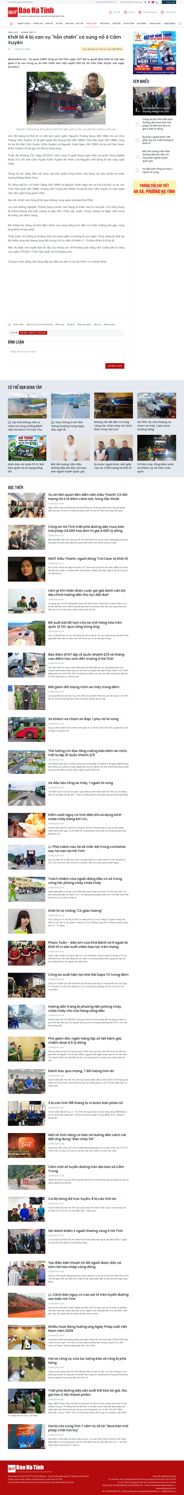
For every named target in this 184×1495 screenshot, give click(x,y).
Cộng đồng (169, 23)
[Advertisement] (66, 287)
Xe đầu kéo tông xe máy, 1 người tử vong (157, 170)
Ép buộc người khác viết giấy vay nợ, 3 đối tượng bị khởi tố (157, 140)
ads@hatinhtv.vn (168, 1491)
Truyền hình (171, 12)
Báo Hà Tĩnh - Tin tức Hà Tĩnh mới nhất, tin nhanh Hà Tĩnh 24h (37, 12)
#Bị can (97, 324)
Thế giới (116, 23)
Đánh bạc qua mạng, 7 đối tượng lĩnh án (81, 1071)
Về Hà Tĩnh (128, 23)
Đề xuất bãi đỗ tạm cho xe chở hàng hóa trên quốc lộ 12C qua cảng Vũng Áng (85, 625)
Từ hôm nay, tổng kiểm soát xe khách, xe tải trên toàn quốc (155, 467)
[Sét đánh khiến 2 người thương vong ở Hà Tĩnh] (154, 101)
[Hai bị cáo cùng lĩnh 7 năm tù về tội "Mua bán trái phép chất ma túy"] (26, 1436)
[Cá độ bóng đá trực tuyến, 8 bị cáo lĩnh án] (26, 1209)
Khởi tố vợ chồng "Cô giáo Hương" (75, 911)
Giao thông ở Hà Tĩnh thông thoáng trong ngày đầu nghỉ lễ (67, 425)
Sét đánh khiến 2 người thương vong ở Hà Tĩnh (155, 110)
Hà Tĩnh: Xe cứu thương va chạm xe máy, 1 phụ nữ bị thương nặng (154, 425)
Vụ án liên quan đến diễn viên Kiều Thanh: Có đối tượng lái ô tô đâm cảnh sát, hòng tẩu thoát (87, 497)
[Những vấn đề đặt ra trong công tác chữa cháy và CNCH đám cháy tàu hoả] (113, 405)
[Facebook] (145, 2)
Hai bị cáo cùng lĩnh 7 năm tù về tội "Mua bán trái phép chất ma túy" (88, 1428)
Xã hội (59, 23)
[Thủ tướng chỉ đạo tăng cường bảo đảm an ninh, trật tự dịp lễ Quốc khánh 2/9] (26, 761)
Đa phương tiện (150, 12)
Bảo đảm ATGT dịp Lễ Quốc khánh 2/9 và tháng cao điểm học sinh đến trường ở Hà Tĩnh (86, 657)
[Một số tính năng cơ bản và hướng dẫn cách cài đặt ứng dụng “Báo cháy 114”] (26, 1145)
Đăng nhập (170, 2)
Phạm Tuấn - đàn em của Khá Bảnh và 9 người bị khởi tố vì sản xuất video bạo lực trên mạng (88, 945)
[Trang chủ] (11, 23)
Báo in (131, 12)
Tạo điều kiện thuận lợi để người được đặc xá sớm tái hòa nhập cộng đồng (84, 1265)
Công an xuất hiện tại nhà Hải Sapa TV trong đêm (88, 975)
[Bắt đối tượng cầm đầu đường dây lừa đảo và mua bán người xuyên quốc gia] (70, 448)
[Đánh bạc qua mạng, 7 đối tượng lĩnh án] (26, 1081)
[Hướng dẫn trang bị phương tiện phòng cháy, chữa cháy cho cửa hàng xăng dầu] (26, 1017)
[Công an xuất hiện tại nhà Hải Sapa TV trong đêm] (26, 985)
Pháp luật (91, 23)
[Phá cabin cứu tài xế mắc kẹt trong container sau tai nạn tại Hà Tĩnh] (26, 857)
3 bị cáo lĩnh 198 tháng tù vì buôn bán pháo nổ (85, 1103)
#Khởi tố (71, 324)
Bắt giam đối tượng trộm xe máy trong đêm (83, 687)
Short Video (23, 23)
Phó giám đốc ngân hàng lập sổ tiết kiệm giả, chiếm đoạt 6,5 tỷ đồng (85, 1041)
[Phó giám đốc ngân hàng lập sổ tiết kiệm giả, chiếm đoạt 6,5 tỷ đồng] (26, 1049)
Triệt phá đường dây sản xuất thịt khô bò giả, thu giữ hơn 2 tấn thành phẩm (87, 1393)
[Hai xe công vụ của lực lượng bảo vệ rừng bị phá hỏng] (26, 1369)
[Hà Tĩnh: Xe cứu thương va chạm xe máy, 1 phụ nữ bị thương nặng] (156, 405)
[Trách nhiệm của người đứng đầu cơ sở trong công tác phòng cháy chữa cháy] (26, 889)
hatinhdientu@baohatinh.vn (162, 1485)
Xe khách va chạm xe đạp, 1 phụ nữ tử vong (83, 719)
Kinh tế (49, 23)
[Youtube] (153, 2)
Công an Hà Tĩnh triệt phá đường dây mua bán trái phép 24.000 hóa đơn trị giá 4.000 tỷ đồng (157, 124)
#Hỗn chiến (18, 324)
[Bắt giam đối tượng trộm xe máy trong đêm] (26, 697)
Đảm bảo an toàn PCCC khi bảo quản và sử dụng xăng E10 (26, 467)
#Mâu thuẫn (109, 324)
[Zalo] (157, 2)
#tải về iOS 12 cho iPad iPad (39, 324)
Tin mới (117, 12)
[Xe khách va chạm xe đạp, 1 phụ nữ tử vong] (26, 729)
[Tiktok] (149, 2)
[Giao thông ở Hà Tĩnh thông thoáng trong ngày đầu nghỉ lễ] (70, 405)
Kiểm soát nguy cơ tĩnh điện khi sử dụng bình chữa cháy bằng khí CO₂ (84, 817)
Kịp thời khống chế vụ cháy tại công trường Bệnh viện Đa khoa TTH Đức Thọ (25, 425)
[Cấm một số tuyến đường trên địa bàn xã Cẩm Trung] (26, 1177)
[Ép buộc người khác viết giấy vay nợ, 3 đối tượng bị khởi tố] (113, 448)
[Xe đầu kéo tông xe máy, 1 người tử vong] (26, 793)
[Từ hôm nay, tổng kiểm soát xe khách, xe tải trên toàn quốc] (156, 448)
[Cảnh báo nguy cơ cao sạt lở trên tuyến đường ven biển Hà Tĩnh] (26, 1305)
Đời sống (141, 23)
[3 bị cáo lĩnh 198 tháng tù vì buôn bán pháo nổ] (26, 1113)
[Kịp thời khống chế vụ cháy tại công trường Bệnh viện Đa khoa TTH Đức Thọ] (27, 405)
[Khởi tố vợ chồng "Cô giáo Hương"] (26, 921)
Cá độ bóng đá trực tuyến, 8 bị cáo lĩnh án (82, 1199)
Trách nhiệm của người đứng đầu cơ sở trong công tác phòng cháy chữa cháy (85, 881)
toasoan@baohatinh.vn (166, 1488)
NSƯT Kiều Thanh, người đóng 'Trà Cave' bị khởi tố (88, 559)
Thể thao (104, 23)
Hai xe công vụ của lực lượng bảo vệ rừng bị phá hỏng (87, 1361)
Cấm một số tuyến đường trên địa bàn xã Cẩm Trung (86, 1169)
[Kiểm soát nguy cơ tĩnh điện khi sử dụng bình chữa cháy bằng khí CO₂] (26, 825)
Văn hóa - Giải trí (74, 23)
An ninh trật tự (28, 32)
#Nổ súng (59, 324)
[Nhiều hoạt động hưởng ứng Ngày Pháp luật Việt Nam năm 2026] (26, 1337)
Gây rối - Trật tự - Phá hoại (33, 333)
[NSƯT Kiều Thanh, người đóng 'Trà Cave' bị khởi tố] (26, 569)
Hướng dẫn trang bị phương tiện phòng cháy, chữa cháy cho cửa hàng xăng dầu (85, 1009)
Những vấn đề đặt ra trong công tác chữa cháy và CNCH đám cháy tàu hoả (113, 425)
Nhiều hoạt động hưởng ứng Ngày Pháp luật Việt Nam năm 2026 (87, 1329)
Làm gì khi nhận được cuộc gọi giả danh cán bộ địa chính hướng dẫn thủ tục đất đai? (86, 593)
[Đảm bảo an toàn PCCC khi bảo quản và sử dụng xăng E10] (27, 448)
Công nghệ (155, 23)
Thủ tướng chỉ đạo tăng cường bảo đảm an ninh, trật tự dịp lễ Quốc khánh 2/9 (87, 753)
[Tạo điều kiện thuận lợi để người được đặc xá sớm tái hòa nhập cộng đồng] (26, 1273)
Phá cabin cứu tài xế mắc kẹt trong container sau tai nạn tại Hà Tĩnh (87, 849)
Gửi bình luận (115, 366)
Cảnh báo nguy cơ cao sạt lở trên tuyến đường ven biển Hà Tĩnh (88, 1297)
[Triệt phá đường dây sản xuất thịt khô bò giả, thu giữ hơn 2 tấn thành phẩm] (26, 1401)
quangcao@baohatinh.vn (148, 1491)
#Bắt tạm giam (84, 324)
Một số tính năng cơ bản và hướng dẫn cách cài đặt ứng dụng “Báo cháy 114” (87, 1137)
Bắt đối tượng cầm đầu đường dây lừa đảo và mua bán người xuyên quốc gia (156, 156)
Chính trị (38, 23)
